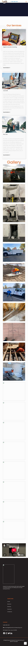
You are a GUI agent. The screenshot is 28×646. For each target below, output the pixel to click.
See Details (6, 67)
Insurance (9, 609)
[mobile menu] (26, 2)
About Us (9, 604)
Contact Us (9, 611)
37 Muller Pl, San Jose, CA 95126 (10, 630)
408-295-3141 (14, 1)
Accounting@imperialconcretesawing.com (13, 627)
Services (9, 606)
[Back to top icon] (25, 643)
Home (8, 601)
